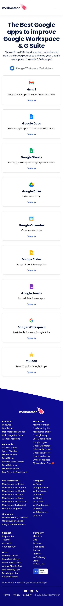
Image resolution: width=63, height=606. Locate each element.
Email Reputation (10, 468)
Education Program (12, 508)
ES (34, 564)
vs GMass (37, 498)
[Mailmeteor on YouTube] (25, 591)
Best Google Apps (42, 438)
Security (27, 594)
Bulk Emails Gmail (42, 449)
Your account (9, 546)
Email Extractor (9, 465)
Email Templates (41, 459)
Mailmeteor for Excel (12, 498)
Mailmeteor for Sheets (13, 491)
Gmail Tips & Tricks (12, 562)
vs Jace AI (38, 494)
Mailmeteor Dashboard (14, 505)
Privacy (16, 594)
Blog (35, 539)
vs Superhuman (41, 487)
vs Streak (37, 515)
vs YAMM (37, 508)
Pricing (36, 550)
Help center (8, 536)
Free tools (7, 444)
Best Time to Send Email (14, 472)
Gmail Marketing (41, 456)
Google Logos (40, 442)
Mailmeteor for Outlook (14, 487)
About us (37, 536)
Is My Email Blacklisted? (14, 524)
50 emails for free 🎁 (43, 463)
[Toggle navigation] (55, 8)
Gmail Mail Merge (42, 445)
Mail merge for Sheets (13, 431)
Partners (37, 553)
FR (39, 564)
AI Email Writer (9, 447)
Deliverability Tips (11, 569)
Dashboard (7, 428)
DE (43, 564)
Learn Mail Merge (10, 559)
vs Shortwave (40, 491)
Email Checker (9, 454)
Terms (6, 594)
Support (6, 532)
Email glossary (40, 435)
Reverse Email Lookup (13, 461)
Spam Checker (9, 451)
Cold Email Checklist (12, 520)
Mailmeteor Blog (41, 424)
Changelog (38, 546)
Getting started (10, 555)
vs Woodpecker (41, 505)
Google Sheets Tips (12, 566)
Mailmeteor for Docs (12, 494)
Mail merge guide (42, 431)
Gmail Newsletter (41, 452)
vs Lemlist (38, 501)
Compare (38, 480)
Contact (6, 543)
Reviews (37, 543)
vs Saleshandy (40, 512)
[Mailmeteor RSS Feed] (36, 591)
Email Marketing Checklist (15, 517)
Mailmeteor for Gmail (13, 484)
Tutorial (6, 539)
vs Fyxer (37, 484)
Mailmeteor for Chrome (14, 501)
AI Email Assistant (11, 438)
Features (6, 424)
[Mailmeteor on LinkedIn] (31, 591)
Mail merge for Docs (12, 435)
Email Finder (8, 458)
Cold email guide (41, 428)
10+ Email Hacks (10, 576)
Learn (5, 552)
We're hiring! (39, 557)
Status (36, 560)
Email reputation (10, 573)
